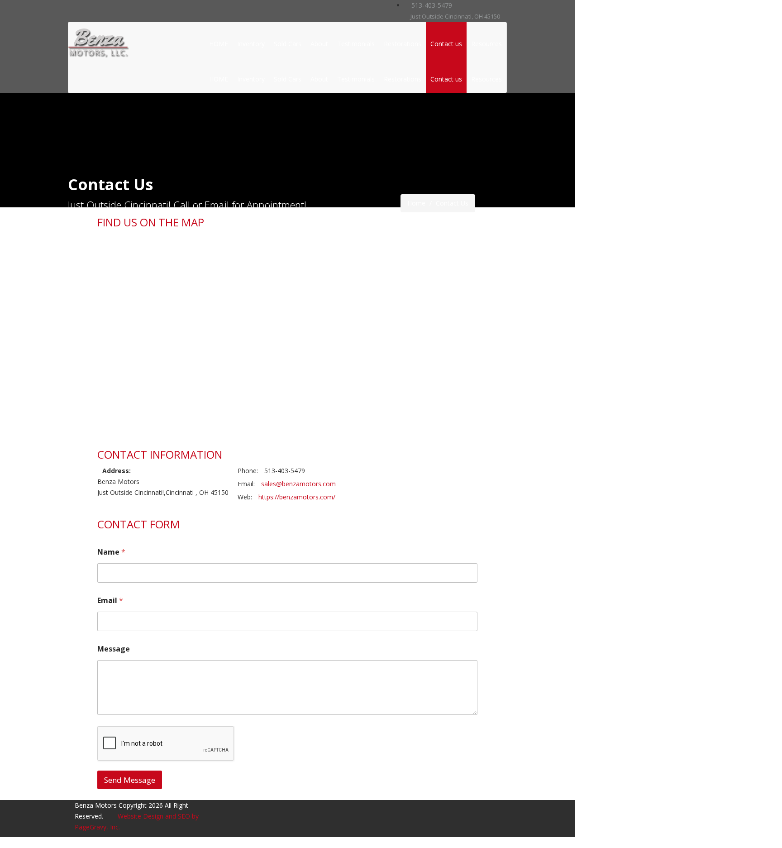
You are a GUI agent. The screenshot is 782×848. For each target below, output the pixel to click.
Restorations (402, 43)
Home (416, 203)
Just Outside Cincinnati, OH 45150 (454, 16)
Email (110, 600)
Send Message (129, 780)
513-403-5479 (431, 5)
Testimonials (356, 43)
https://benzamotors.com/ (296, 497)
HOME (218, 43)
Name (111, 552)
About (319, 43)
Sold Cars (287, 43)
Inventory (251, 43)
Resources (486, 43)
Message (113, 649)
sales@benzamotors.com (298, 483)
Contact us (446, 43)
